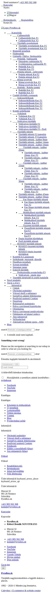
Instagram (11, 390)
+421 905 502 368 (27, 2)
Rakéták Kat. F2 (26, 90)
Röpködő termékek (21, 51)
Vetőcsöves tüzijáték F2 (29, 124)
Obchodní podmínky (22, 290)
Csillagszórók (21, 35)
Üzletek (10, 415)
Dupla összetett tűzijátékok (30, 238)
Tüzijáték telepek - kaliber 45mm (33, 194)
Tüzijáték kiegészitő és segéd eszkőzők (30, 277)
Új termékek (12, 408)
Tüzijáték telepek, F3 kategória (32, 137)
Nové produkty (14, 280)
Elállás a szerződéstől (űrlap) (20, 448)
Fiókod (4, 456)
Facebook (11, 385)
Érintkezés (11, 446)
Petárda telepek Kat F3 (28, 77)
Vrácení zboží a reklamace (25, 293)
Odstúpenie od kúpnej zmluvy (26, 314)
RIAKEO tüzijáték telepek (27, 244)
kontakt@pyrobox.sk (10, 507)
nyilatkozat (6, 380)
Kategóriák (14, 33)
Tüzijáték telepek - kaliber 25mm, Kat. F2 (36, 169)
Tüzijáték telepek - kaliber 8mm (32, 139)
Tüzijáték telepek (23, 132)
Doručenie (17, 301)
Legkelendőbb (13, 410)
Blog (9, 324)
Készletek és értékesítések (18, 405)
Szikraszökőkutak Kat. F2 (30, 103)
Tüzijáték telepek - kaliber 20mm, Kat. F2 (36, 153)
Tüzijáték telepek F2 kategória (32, 134)
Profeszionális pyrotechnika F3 (29, 272)
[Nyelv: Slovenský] (13, 12)
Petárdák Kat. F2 (26, 66)
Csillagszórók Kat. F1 (28, 38)
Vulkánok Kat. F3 (26, 119)
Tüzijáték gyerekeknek (25, 43)
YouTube (11, 388)
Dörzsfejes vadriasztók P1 (30, 61)
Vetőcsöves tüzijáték (24, 121)
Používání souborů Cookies (25, 298)
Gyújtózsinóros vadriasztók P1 (32, 64)
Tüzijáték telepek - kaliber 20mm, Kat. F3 (36, 159)
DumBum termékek (22, 262)
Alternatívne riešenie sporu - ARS (28, 322)
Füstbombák (18, 53)
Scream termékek (20, 264)
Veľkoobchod (19, 319)
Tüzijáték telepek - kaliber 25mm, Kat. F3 (36, 174)
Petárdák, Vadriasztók (25, 59)
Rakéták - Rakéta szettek (26, 87)
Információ (14, 285)
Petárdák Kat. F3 (26, 69)
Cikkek (16, 288)
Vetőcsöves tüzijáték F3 (29, 126)
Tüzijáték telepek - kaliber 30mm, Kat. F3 (36, 190)
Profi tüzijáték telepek (28, 241)
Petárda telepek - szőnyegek (28, 72)
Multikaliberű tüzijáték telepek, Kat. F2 (34, 216)
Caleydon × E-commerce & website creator (21, 590)
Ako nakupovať (20, 316)
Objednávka (18, 309)
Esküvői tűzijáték (20, 270)
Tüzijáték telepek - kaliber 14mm (33, 142)
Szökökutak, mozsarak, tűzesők (27, 259)
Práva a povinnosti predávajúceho (28, 311)
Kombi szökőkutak (21, 111)
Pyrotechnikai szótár (16, 421)
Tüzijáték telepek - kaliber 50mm (33, 197)
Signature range (20, 267)
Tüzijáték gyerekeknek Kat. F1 (32, 46)
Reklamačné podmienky (24, 303)
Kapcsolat (7, 5)
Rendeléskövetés (14, 466)
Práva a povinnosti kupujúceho (27, 306)
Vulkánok (19, 113)
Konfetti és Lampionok (23, 257)
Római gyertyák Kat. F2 (29, 82)
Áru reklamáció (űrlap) (17, 451)
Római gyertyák (22, 79)
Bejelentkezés (13, 468)
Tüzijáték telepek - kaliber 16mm (33, 145)
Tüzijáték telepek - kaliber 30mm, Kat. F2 (36, 185)
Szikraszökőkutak (23, 98)
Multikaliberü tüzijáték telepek (34, 212)
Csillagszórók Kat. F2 (28, 40)
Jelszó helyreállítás (15, 471)
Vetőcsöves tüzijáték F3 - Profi (32, 129)
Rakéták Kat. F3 (26, 92)
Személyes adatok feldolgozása (27, 296)
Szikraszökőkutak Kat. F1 (30, 100)
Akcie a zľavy (13, 283)
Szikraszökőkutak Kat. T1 (30, 108)
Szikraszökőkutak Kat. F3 (30, 105)
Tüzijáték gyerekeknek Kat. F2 (32, 48)
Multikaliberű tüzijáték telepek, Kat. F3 (34, 221)
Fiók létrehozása (14, 474)
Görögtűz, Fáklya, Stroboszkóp (27, 56)
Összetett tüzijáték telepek (32, 225)
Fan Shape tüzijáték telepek (33, 199)
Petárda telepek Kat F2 (28, 74)
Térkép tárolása (14, 413)
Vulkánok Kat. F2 (26, 116)
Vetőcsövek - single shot (29, 275)
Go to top (5, 564)
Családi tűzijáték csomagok (25, 95)
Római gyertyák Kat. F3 (29, 85)
